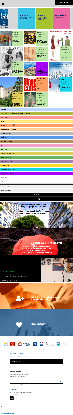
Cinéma (3, 137)
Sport (3, 145)
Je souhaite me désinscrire (18, 385)
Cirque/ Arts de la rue (8, 129)
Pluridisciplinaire (7, 173)
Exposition (5, 149)
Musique (3, 109)
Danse (3, 121)
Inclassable (5, 165)
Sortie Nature (6, 157)
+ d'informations (15, 362)
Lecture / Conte (6, 141)
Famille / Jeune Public (8, 169)
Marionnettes (6, 133)
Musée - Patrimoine (7, 153)
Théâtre (4, 117)
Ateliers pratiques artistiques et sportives (16, 113)
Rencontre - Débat (7, 161)
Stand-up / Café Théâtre (9, 125)
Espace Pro (64, 2)
